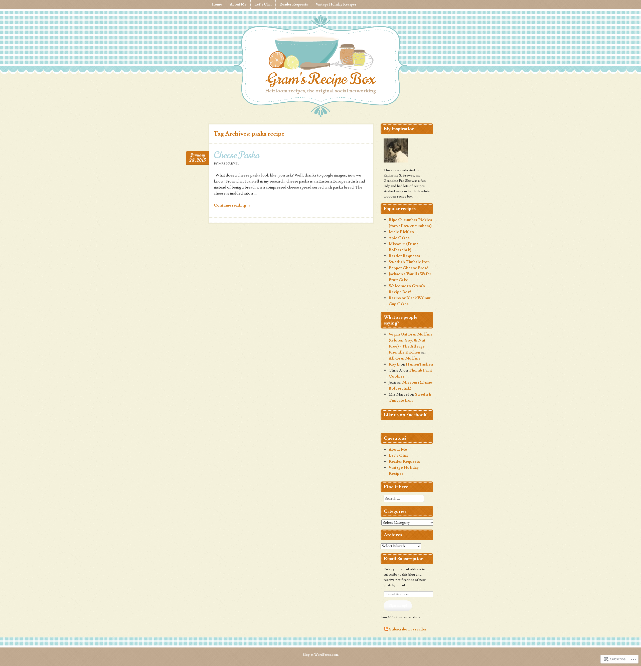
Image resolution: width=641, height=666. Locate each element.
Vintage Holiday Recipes (336, 4)
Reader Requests (293, 4)
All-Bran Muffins (404, 358)
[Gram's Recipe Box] (320, 54)
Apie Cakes (399, 237)
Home (217, 4)
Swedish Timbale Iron (409, 261)
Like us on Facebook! (406, 415)
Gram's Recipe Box (320, 79)
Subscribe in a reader (408, 629)
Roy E (394, 364)
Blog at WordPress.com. (321, 655)
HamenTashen (419, 364)
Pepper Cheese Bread (409, 267)
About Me (238, 4)
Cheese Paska (236, 155)
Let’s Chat (263, 4)
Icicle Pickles (401, 231)
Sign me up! (398, 605)
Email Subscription (404, 559)
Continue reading (232, 205)
